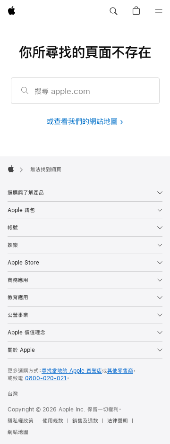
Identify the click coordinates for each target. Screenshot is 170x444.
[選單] (158, 11)
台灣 (13, 394)
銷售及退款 (85, 421)
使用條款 (52, 421)
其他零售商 (120, 371)
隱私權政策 (21, 421)
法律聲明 (117, 421)
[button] (113, 11)
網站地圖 (18, 432)
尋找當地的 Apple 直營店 (72, 371)
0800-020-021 (46, 378)
